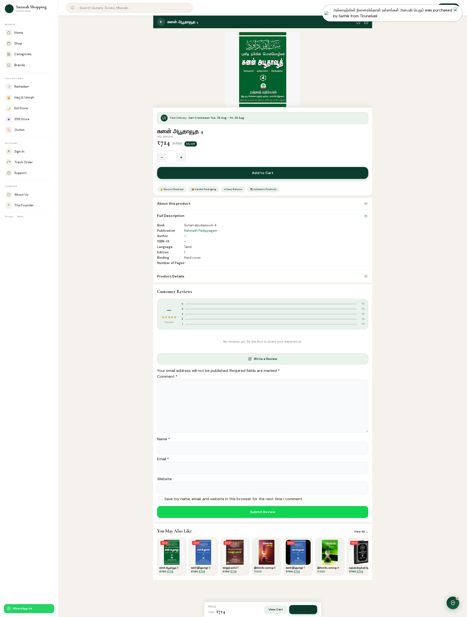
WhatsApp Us (22, 608)
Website (164, 478)
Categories (23, 54)
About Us (21, 195)
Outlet (16, 130)
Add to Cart (263, 173)
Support (20, 173)
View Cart (276, 609)
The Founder (24, 205)
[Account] (431, 7)
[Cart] (366, 22)
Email (163, 458)
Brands (19, 65)
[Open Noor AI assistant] (453, 603)
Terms (20, 216)
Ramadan (18, 86)
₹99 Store (18, 119)
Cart (451, 8)
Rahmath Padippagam (200, 231)
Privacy (9, 216)
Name (163, 439)
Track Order (23, 162)
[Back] (161, 22)
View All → (361, 531)
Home (18, 33)
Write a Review (265, 359)
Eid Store (17, 108)
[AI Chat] (419, 7)
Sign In (19, 151)
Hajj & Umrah (20, 97)
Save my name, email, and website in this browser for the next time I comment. (233, 498)
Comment (167, 376)
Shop (18, 43)
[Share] (358, 22)
